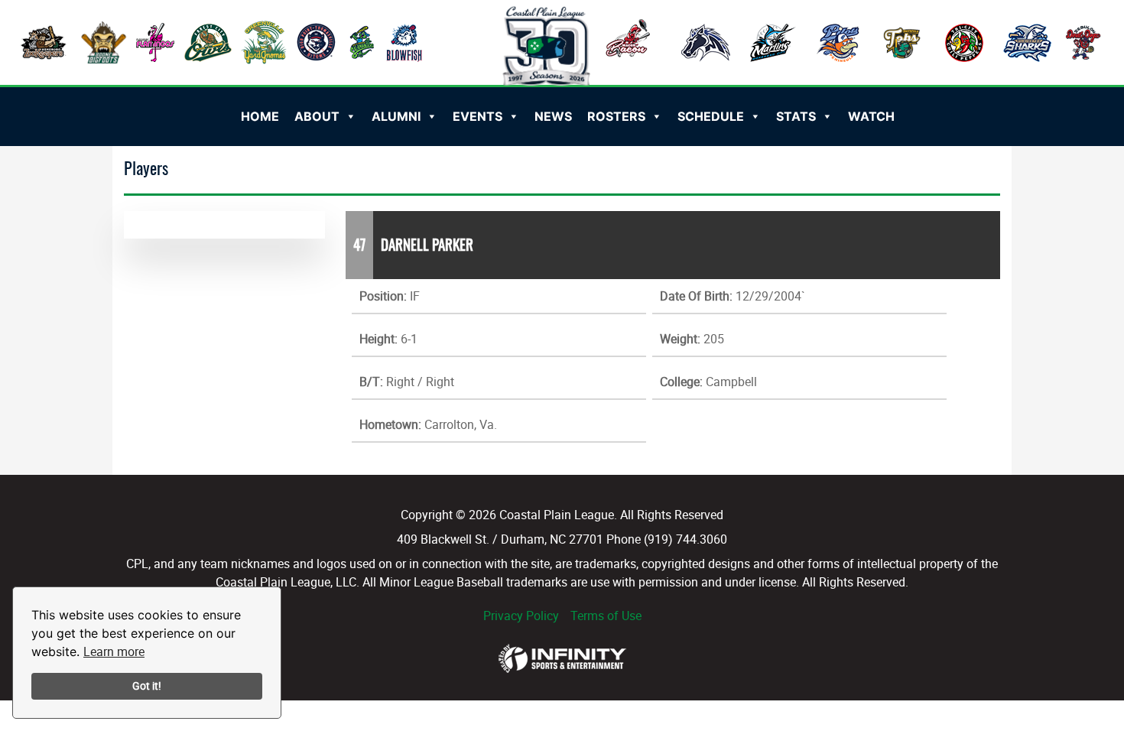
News (553, 116)
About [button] (316, 116)
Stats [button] (796, 116)
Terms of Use (606, 615)
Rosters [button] (616, 116)
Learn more (114, 651)
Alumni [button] (396, 116)
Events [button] (477, 116)
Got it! (146, 685)
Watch (871, 116)
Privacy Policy (521, 615)
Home (260, 116)
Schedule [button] (710, 116)
